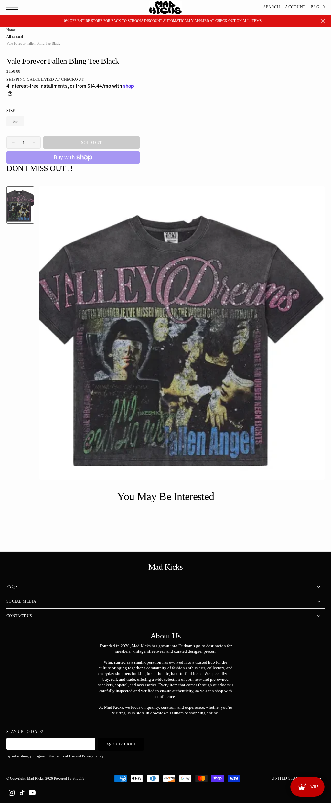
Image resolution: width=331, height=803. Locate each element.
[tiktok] (22, 792)
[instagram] (11, 792)
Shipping (16, 79)
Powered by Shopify (69, 778)
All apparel (14, 36)
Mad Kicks (35, 778)
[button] (13, 7)
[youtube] (32, 792)
